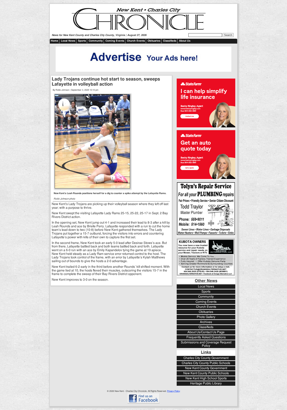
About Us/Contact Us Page (206, 332)
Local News (68, 41)
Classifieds (169, 41)
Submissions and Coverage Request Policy (206, 344)
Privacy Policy (173, 391)
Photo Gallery (206, 317)
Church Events (136, 41)
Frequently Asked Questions (206, 337)
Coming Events (114, 41)
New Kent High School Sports (206, 378)
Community (96, 41)
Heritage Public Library (206, 383)
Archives (206, 322)
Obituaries (154, 41)
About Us (184, 41)
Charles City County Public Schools (206, 363)
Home (54, 41)
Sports (82, 41)
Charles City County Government (206, 358)
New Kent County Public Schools (206, 373)
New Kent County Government (206, 368)
